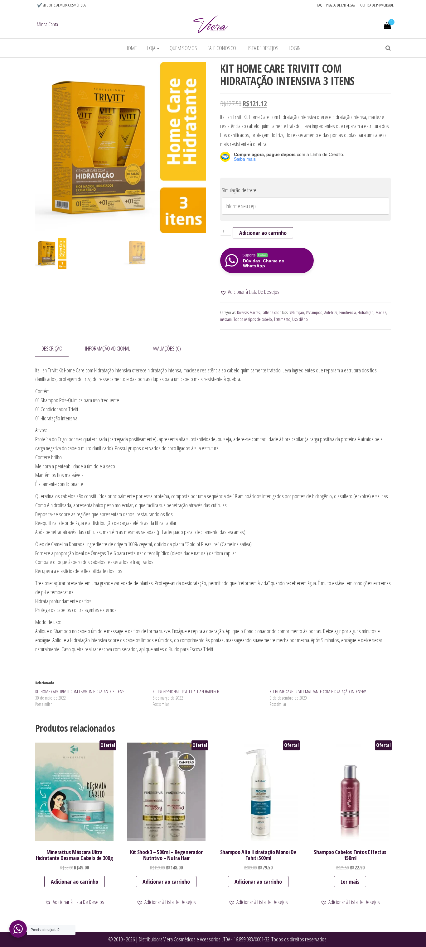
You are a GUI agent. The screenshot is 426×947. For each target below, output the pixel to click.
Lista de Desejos (262, 48)
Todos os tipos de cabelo (253, 319)
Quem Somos (183, 48)
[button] (249, 291)
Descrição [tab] (51, 348)
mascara (226, 319)
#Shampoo (314, 312)
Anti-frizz (330, 312)
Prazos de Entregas (340, 5)
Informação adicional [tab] (107, 348)
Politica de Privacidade (376, 5)
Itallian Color (271, 312)
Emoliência (347, 312)
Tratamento (282, 319)
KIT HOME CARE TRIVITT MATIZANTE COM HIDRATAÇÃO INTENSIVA (318, 692)
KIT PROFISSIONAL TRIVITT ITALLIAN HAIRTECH (185, 692)
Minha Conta (47, 24)
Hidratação (366, 312)
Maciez (380, 312)
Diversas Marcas (248, 312)
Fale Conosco (221, 48)
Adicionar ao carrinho (263, 233)
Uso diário (300, 319)
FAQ (319, 5)
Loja (151, 48)
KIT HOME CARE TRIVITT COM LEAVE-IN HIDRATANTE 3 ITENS (79, 692)
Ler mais (350, 881)
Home (131, 48)
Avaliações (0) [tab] (167, 348)
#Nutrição (296, 312)
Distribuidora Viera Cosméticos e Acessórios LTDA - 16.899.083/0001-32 (203, 939)
